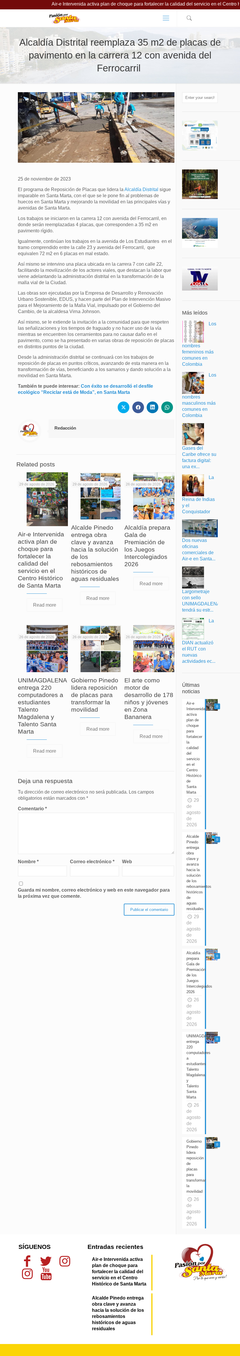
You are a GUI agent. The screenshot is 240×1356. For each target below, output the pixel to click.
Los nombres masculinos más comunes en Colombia (199, 395)
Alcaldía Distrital (141, 189)
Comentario (32, 808)
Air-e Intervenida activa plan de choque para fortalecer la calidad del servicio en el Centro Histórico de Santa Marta (119, 1271)
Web (127, 861)
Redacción (65, 427)
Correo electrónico (92, 861)
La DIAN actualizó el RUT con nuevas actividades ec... (198, 641)
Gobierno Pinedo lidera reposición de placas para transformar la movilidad (94, 695)
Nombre (28, 861)
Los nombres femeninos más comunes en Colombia (199, 344)
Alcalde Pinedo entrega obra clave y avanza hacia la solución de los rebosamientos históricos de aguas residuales (118, 1313)
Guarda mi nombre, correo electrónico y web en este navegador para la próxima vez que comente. (94, 893)
